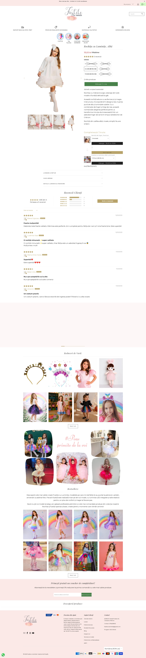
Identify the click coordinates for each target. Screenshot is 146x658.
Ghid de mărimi (88, 618)
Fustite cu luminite (32, 654)
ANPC (85, 643)
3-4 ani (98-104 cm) (90, 69)
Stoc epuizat (107, 152)
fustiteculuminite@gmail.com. (112, 626)
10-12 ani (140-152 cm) (105, 74)
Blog (85, 631)
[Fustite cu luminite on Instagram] (30, 633)
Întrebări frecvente (89, 628)
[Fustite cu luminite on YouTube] (33, 633)
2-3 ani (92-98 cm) (105, 63)
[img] (28, 216)
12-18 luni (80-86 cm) (91, 63)
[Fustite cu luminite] (73, 14)
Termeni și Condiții (89, 637)
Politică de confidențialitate (91, 640)
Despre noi (87, 634)
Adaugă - (107, 143)
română (127, 4)
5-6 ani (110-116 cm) (104, 69)
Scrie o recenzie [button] (107, 201)
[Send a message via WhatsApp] (3, 654)
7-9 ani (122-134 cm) (90, 74)
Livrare (86, 621)
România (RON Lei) (112, 649)
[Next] (81, 78)
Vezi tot (73, 426)
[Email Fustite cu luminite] (24, 633)
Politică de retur (88, 625)
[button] (89, 57)
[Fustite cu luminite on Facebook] (27, 633)
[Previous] (24, 78)
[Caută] (142, 14)
